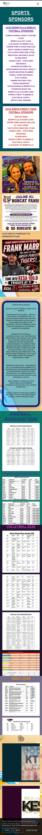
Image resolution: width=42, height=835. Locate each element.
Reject (7, 830)
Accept (18, 830)
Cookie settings (32, 830)
